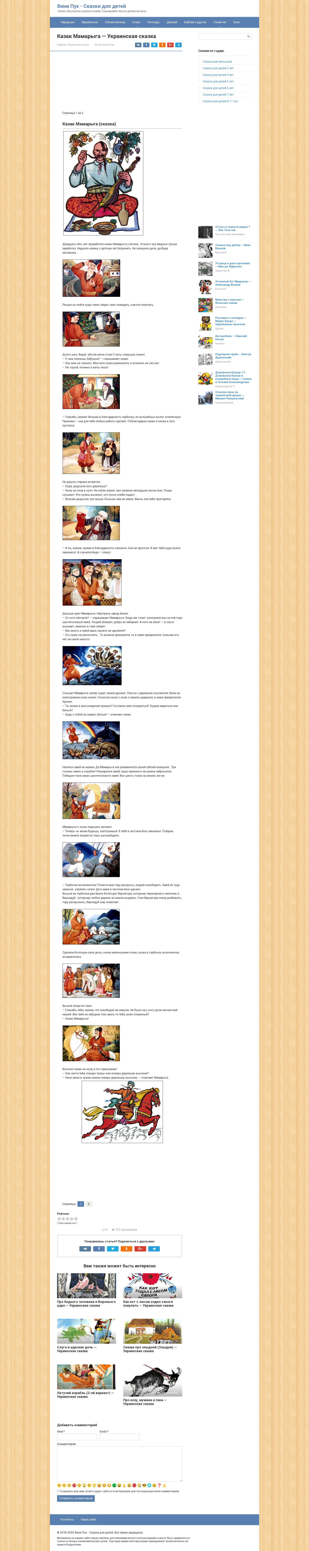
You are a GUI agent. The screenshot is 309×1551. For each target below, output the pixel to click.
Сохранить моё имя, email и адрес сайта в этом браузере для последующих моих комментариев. (120, 1491)
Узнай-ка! (220, 22)
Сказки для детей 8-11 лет (220, 101)
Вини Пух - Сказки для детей (91, 6)
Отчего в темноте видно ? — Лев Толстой (232, 228)
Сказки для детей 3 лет (218, 68)
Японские (220, 307)
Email (104, 1431)
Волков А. (220, 288)
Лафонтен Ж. (222, 270)
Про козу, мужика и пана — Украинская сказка (145, 1402)
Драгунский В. (223, 361)
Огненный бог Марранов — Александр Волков (233, 283)
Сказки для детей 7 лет (218, 94)
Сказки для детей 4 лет (218, 75)
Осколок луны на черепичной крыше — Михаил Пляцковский (229, 395)
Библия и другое (195, 22)
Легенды (153, 22)
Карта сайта (88, 1519)
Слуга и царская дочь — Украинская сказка (77, 1349)
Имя (61, 1431)
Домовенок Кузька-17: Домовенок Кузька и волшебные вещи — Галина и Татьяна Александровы (233, 377)
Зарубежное (90, 22)
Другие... (220, 328)
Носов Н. (220, 343)
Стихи (136, 22)
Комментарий (66, 1444)
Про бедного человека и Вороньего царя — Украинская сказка (86, 1304)
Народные (67, 22)
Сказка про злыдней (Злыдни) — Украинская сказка (150, 1349)
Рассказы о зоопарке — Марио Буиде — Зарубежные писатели (230, 321)
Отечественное (115, 22)
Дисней (172, 22)
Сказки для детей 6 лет (218, 88)
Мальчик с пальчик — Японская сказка (229, 301)
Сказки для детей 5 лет (218, 81)
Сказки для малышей (217, 61)
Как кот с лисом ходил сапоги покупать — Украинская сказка (148, 1304)
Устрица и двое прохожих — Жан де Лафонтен (232, 265)
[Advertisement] (122, 81)
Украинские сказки (78, 44)
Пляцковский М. (224, 402)
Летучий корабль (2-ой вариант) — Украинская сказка (85, 1395)
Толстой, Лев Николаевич (230, 234)
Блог (237, 22)
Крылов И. (221, 252)
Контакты (67, 1519)
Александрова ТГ (225, 386)
